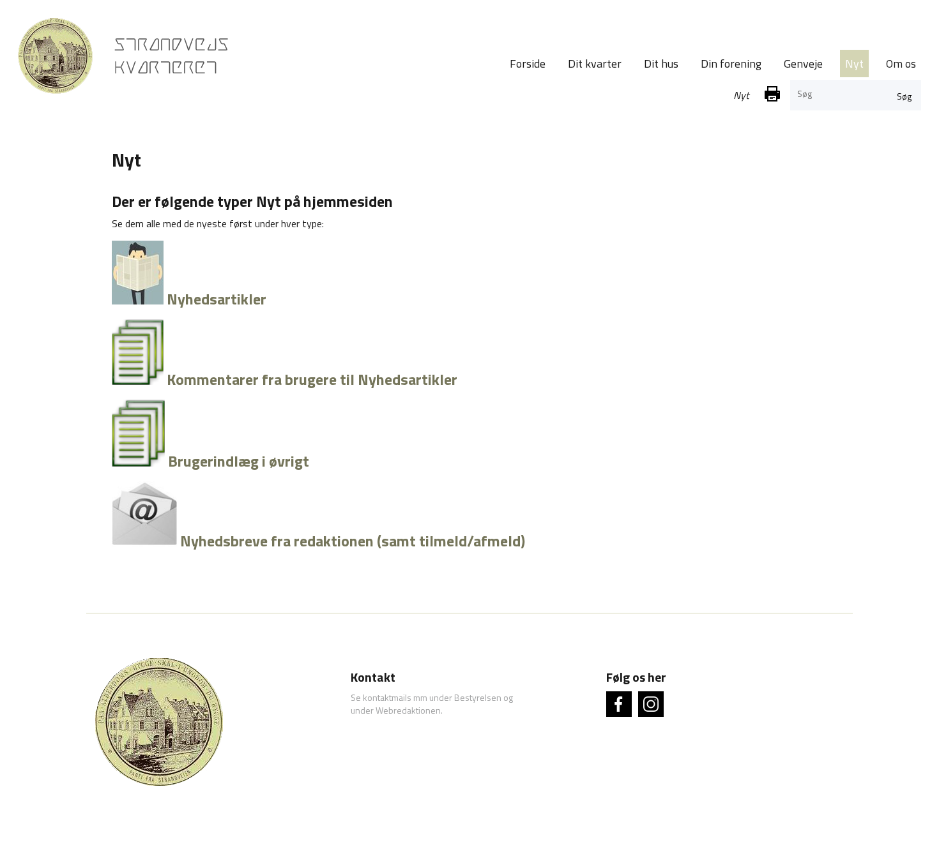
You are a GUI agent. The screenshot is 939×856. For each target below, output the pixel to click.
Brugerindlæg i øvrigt (238, 460)
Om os (901, 63)
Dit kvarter (595, 63)
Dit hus (661, 63)
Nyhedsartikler (215, 298)
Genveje (803, 63)
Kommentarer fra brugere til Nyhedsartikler (312, 379)
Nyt (854, 63)
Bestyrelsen (477, 697)
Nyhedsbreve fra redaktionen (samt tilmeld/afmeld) (352, 540)
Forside (528, 63)
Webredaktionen (408, 710)
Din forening (731, 63)
